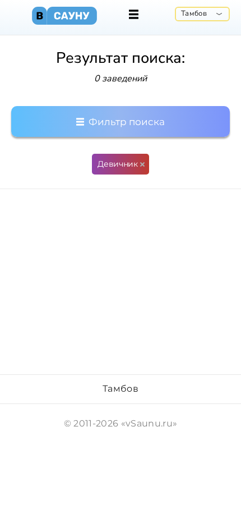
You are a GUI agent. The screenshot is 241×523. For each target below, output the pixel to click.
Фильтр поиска (125, 121)
